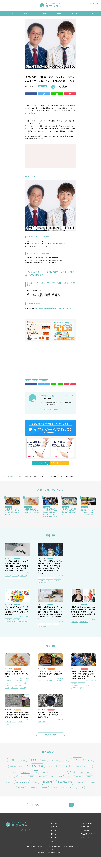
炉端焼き (21, 685)
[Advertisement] (50, 156)
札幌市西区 (55, 787)
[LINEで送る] (57, 93)
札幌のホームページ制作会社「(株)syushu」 (52, 852)
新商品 (8, 783)
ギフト (23, 766)
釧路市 (23, 687)
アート (8, 575)
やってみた (43, 13)
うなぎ (41, 681)
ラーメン (17, 683)
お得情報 (22, 760)
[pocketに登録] (70, 93)
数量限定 (78, 777)
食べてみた (27, 13)
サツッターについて (87, 823)
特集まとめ (15, 687)
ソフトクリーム (12, 772)
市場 (23, 683)
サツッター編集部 (61, 86)
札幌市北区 (58, 681)
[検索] (71, 805)
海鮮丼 (14, 685)
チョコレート (25, 772)
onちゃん (9, 619)
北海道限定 (42, 777)
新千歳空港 (89, 776)
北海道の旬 (86, 685)
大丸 (52, 777)
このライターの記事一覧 (50, 409)
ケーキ (51, 766)
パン (36, 772)
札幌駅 (65, 787)
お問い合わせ (85, 837)
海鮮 (8, 685)
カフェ (89, 760)
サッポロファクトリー (12, 621)
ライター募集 (85, 830)
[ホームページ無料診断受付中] (62, 330)
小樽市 (60, 777)
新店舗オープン (22, 782)
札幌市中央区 (44, 380)
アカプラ (52, 578)
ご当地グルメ (10, 681)
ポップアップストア (86, 772)
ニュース (90, 13)
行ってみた (11, 13)
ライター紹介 (85, 827)
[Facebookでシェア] (31, 93)
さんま (74, 683)
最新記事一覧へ (50, 735)
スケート (50, 580)
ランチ (56, 624)
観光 (82, 787)
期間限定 (23, 575)
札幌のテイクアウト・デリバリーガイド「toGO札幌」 (61, 847)
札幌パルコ (9, 578)
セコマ (89, 766)
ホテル (49, 624)
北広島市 (31, 777)
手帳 (69, 776)
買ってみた (74, 13)
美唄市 (20, 721)
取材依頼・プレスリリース (89, 834)
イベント (15, 575)
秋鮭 (83, 688)
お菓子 (33, 760)
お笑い (28, 380)
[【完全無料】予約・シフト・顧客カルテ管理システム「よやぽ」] (38, 330)
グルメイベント (76, 685)
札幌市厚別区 (21, 787)
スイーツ (9, 683)
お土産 (11, 760)
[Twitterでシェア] (44, 93)
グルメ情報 (19, 681)
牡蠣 (8, 687)
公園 (14, 721)
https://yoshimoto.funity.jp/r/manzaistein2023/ (53, 308)
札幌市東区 (32, 787)
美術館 (8, 724)
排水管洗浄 (42, 721)
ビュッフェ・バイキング (49, 772)
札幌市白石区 (84, 621)
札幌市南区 (92, 782)
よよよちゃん (43, 578)
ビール (62, 772)
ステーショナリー (78, 766)
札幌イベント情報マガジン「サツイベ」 (36, 847)
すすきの (44, 760)
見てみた (59, 13)
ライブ (35, 380)
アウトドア (55, 760)
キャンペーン (13, 766)
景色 (36, 782)
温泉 (73, 787)
